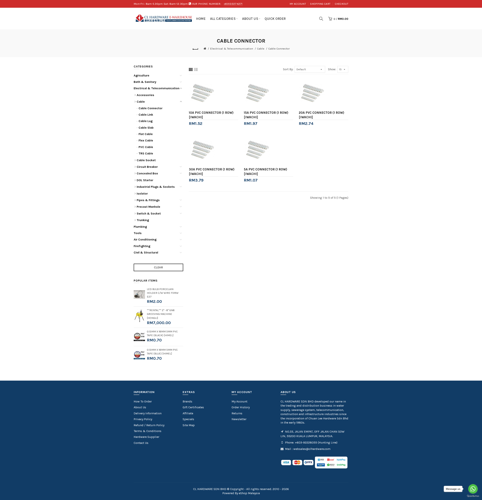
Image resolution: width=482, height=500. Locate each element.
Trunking (143, 220)
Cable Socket (146, 160)
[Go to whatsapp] (473, 489)
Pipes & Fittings (148, 200)
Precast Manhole (148, 206)
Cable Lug (146, 121)
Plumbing (140, 226)
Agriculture (141, 75)
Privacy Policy (143, 419)
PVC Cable (146, 147)
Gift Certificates (193, 407)
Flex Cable (146, 140)
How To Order (143, 401)
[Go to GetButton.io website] (473, 496)
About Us (140, 407)
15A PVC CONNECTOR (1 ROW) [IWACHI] (266, 115)
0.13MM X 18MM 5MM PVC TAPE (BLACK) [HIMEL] (162, 333)
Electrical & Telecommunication (231, 48)
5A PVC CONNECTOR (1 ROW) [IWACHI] (265, 171)
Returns (237, 413)
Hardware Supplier (146, 437)
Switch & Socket (149, 213)
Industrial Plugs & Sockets (156, 187)
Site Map (189, 425)
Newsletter (239, 419)
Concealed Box (147, 173)
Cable (260, 48)
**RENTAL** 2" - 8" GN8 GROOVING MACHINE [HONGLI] (161, 314)
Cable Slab (146, 127)
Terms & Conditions (147, 431)
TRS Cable (146, 153)
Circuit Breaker (147, 167)
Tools (138, 233)
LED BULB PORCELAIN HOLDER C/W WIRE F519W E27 (162, 293)
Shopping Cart (320, 3)
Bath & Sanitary (145, 82)
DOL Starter (145, 180)
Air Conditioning (145, 239)
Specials (188, 419)
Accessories (145, 95)
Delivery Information (148, 413)
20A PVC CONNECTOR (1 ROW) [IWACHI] (321, 115)
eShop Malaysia (249, 493)
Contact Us (141, 443)
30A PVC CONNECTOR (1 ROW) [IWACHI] (211, 171)
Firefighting (142, 246)
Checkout (341, 3)
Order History (241, 407)
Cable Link (146, 114)
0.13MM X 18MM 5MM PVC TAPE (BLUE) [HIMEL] (162, 351)
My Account (298, 3)
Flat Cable (146, 134)
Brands (187, 401)
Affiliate (188, 413)
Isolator (142, 193)
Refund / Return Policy (149, 425)
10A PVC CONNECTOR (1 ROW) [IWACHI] (211, 115)
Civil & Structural (146, 252)
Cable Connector (279, 48)
